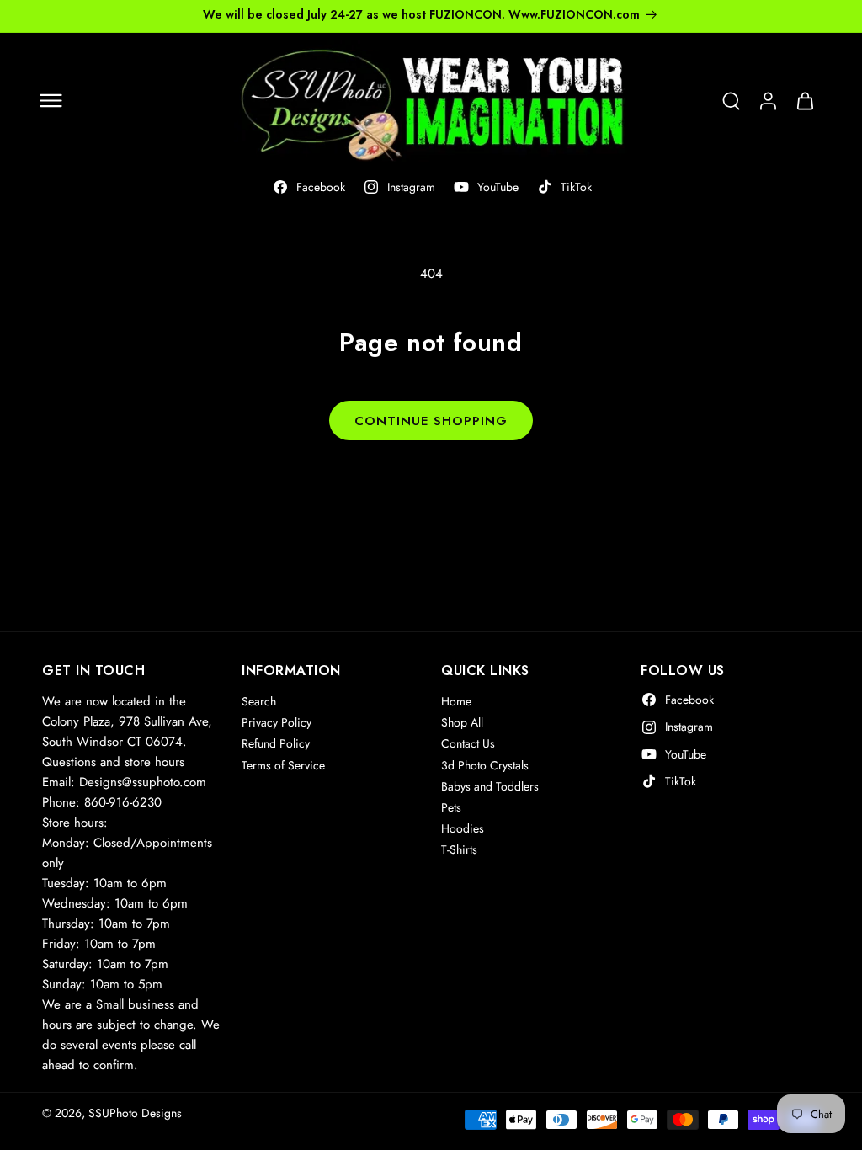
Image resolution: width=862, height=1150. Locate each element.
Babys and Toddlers (490, 786)
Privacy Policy (276, 722)
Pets (451, 807)
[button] (50, 101)
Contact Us (468, 743)
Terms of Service (283, 765)
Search (259, 701)
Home (456, 701)
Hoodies (462, 828)
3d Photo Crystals (485, 765)
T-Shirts (459, 849)
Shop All (462, 722)
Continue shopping (431, 421)
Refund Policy (276, 743)
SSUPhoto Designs (135, 1113)
